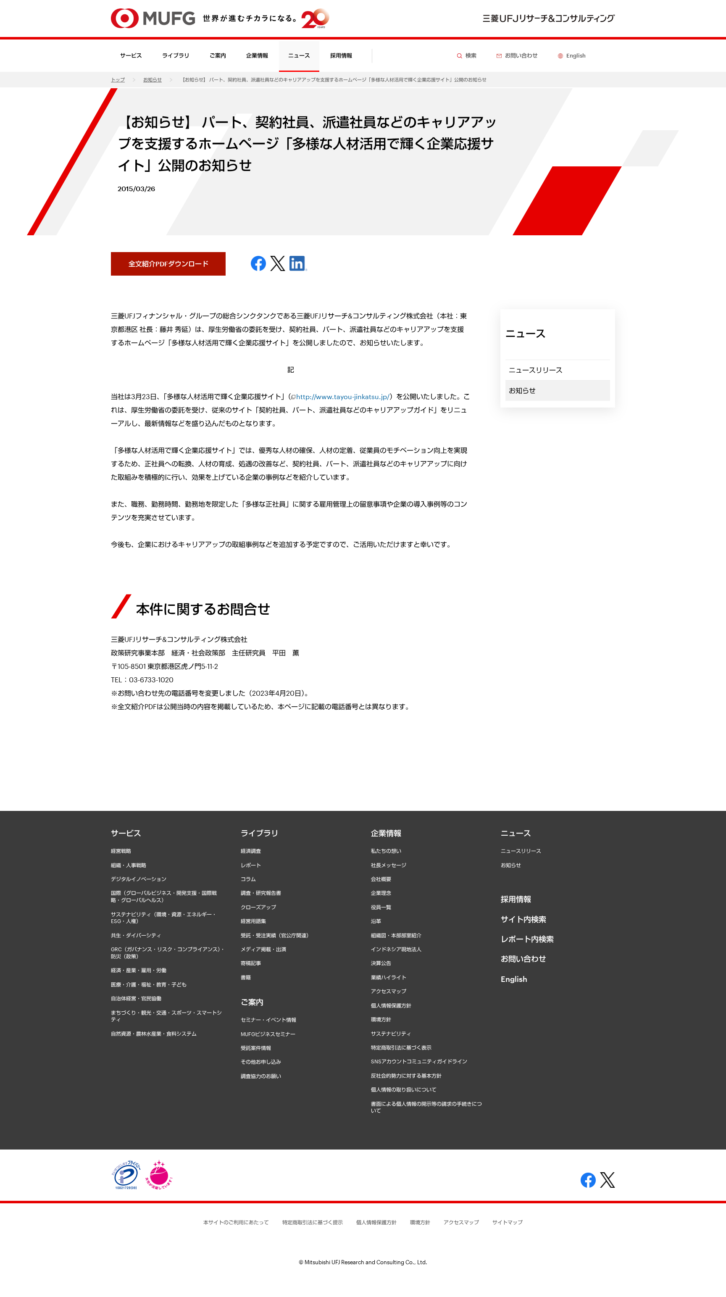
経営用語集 (253, 921)
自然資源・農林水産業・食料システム (154, 1034)
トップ (118, 79)
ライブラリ (260, 833)
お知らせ (152, 79)
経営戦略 (121, 851)
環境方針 (381, 1019)
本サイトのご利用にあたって (236, 1222)
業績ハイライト (388, 977)
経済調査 (251, 851)
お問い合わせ (523, 958)
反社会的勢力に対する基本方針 (406, 1076)
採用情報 (341, 55)
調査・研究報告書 (261, 893)
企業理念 (381, 893)
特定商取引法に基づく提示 (312, 1222)
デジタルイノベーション (138, 879)
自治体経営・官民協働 (136, 998)
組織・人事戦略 (128, 865)
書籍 (246, 977)
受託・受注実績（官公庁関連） (276, 935)
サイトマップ (507, 1222)
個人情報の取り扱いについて (404, 1089)
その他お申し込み (261, 1062)
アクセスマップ (388, 991)
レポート (251, 865)
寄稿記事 (251, 963)
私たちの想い (386, 851)
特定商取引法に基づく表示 (401, 1047)
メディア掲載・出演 (263, 949)
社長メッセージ (388, 865)
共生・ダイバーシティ (136, 935)
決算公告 (381, 963)
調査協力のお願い (261, 1076)
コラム (248, 879)
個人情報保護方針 (391, 1005)
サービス (126, 833)
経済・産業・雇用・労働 (138, 970)
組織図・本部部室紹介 (396, 935)
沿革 (376, 921)
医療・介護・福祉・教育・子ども (149, 984)
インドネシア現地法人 (396, 949)
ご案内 (252, 1002)
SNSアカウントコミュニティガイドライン (419, 1061)
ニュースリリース (536, 370)
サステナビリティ (391, 1034)
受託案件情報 (256, 1048)
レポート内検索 (527, 939)
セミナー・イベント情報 (268, 1020)
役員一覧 (381, 907)
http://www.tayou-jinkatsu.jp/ (342, 396)
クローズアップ (258, 907)
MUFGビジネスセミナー (268, 1034)
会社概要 (381, 879)
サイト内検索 (523, 919)
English (514, 979)
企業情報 (386, 833)
